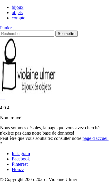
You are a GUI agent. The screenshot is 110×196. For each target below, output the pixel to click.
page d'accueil (95, 138)
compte (18, 17)
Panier (9, 27)
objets (17, 12)
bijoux (17, 7)
